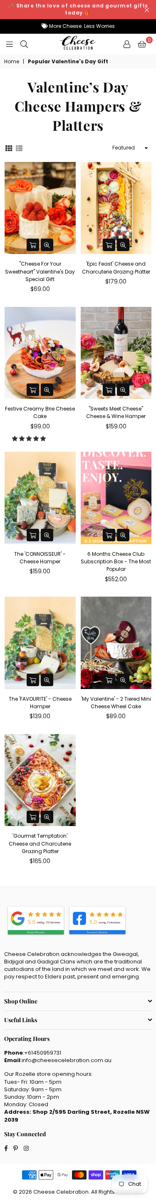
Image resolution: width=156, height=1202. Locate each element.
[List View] (19, 147)
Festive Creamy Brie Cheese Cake (40, 412)
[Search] (24, 44)
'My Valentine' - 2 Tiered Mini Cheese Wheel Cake (116, 702)
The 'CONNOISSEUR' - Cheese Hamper (40, 557)
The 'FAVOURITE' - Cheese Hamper (40, 702)
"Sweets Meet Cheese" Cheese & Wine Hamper (116, 412)
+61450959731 (42, 1053)
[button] (29, 439)
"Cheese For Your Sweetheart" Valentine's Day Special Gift (40, 271)
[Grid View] (8, 147)
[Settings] (127, 44)
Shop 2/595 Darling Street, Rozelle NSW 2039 (77, 1115)
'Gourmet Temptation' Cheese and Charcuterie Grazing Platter (40, 843)
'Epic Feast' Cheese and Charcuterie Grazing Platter (116, 267)
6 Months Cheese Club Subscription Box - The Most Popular (116, 561)
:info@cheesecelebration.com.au (65, 1060)
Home (11, 61)
